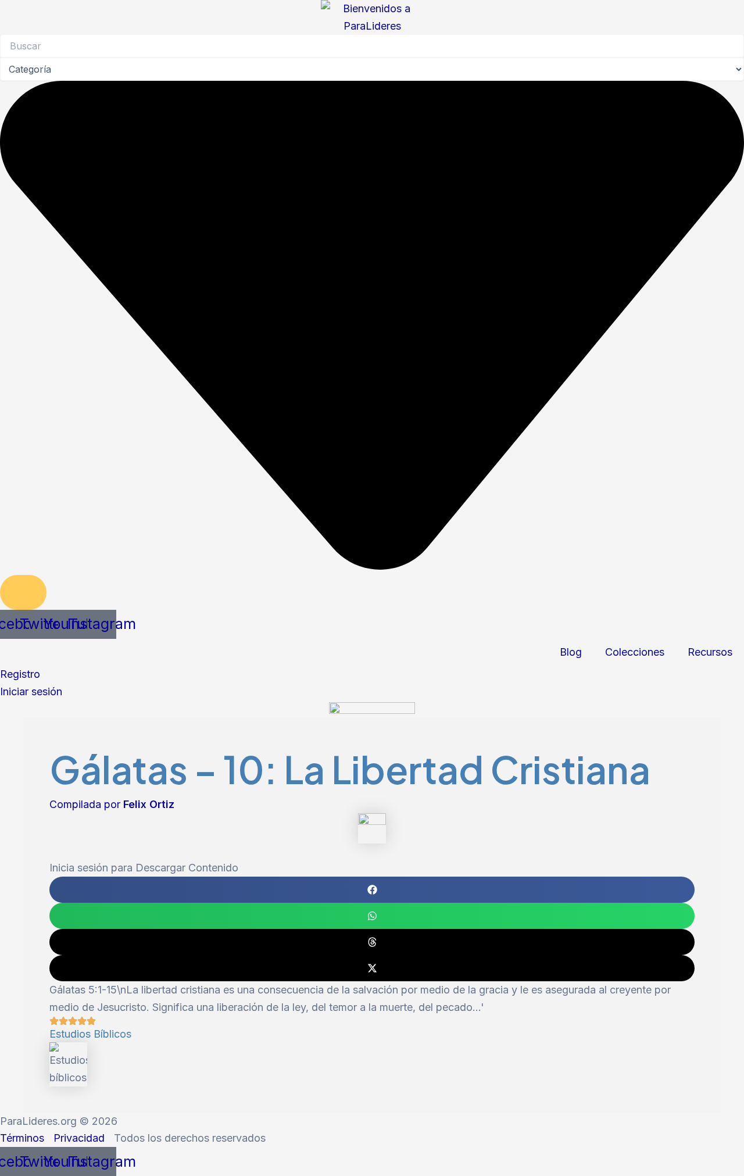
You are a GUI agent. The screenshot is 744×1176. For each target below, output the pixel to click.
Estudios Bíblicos (90, 1034)
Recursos (710, 652)
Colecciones (634, 652)
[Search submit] (23, 592)
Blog (571, 652)
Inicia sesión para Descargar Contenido (143, 868)
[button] (372, 890)
